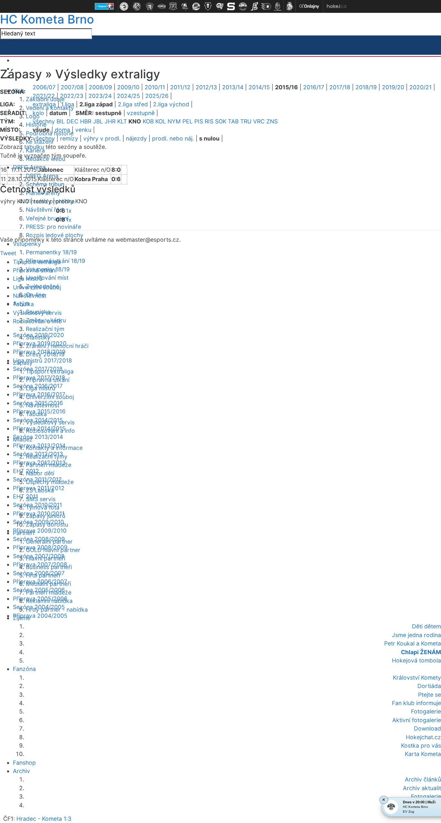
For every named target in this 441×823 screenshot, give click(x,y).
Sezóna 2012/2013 (38, 453)
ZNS (272, 121)
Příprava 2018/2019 (39, 351)
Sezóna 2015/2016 (38, 403)
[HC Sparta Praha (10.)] (231, 6)
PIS (198, 121)
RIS (209, 121)
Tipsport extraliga (37, 261)
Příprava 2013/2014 (39, 445)
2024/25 (128, 95)
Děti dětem (426, 626)
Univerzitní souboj (37, 287)
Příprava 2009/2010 (40, 530)
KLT (122, 121)
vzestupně (141, 113)
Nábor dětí (40, 473)
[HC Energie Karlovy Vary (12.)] (254, 6)
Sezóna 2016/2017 (38, 385)
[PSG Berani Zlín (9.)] (219, 6)
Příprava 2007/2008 (40, 564)
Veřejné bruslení (47, 218)
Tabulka (23, 304)
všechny (44, 121)
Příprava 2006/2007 (40, 581)
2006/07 (44, 87)
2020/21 (420, 87)
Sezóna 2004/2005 (39, 607)
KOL (160, 121)
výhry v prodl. (102, 138)
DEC (72, 121)
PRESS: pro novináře (53, 226)
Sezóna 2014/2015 (38, 420)
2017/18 (339, 87)
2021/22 (44, 95)
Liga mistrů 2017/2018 (42, 360)
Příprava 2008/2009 (40, 547)
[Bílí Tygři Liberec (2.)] (137, 6)
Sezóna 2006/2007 (39, 573)
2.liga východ (171, 104)
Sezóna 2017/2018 (38, 368)
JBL (98, 121)
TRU (245, 121)
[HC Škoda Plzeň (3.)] (150, 6)
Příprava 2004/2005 (40, 615)
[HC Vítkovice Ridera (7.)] (196, 6)
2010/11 (155, 87)
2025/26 (157, 95)
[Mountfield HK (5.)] (173, 6)
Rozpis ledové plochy (54, 235)
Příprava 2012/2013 (39, 462)
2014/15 (259, 87)
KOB (148, 121)
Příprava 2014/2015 (39, 428)
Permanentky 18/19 (51, 252)
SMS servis (41, 499)
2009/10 (128, 87)
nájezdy (136, 138)
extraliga (44, 104)
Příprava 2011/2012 (39, 488)
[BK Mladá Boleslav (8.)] (208, 6)
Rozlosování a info (37, 321)
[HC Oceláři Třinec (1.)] (124, 6)
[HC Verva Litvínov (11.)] (243, 6)
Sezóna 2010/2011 (37, 504)
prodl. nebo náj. (173, 138)
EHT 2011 (25, 496)
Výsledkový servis (37, 312)
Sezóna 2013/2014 (38, 436)
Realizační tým (45, 328)
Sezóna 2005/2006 (39, 589)
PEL (187, 121)
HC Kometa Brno (47, 19)
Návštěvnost (29, 295)
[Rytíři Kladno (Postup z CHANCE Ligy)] (277, 6)
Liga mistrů (27, 278)
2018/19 (366, 87)
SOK (220, 121)
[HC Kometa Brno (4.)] (161, 6)
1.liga (67, 104)
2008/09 (100, 87)
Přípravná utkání (34, 270)
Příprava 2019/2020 (40, 343)
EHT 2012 (26, 471)
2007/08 (72, 87)
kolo (38, 113)
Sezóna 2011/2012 (37, 479)
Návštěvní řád (44, 209)
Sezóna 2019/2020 (38, 335)
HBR (85, 121)
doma (62, 129)
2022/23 (71, 95)
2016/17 (313, 87)
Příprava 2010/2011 (39, 513)
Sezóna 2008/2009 (39, 539)
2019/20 (393, 87)
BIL (60, 121)
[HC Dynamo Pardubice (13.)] (266, 6)
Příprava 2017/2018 (39, 377)
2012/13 (206, 87)
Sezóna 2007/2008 (39, 556)
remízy (69, 138)
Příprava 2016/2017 (39, 394)
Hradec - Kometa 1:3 (43, 818)
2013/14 (232, 87)
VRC (259, 121)
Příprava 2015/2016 (39, 411)
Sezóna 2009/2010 (38, 521)
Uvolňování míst (47, 277)
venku (83, 129)
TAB (233, 121)
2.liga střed (133, 104)
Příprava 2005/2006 (40, 598)
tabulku (34, 146)
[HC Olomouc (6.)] (184, 6)
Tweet (8, 253)
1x (69, 210)
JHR (110, 121)
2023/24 (100, 95)
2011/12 (180, 87)
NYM (174, 121)
